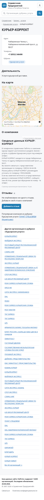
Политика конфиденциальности (24, 491)
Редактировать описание (32, 138)
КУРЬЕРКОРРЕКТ (11, 236)
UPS (6, 323)
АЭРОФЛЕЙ (9, 448)
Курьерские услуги (10, 24)
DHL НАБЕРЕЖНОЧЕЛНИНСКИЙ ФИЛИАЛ (20, 430)
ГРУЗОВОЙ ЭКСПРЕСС (13, 354)
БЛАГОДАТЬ (9, 452)
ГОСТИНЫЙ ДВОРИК (13, 343)
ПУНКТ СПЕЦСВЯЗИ (12, 421)
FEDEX (7, 301)
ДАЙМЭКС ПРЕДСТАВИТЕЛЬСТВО (17, 359)
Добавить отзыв (11, 206)
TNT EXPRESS (10, 314)
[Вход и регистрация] (39, 5)
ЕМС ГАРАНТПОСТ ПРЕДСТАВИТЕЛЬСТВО (20, 363)
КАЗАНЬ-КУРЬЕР (11, 368)
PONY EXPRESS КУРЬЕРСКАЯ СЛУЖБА (19, 283)
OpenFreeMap (8, 122)
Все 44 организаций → (13, 465)
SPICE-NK (8, 288)
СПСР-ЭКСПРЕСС (11, 274)
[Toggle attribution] (39, 122)
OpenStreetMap (9, 124)
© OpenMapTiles (18, 122)
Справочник (6, 20)
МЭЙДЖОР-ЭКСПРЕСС (13, 240)
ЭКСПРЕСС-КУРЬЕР (12, 263)
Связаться (6, 491)
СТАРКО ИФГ (9, 252)
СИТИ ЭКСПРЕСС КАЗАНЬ (14, 388)
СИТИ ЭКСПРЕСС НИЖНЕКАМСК (17, 292)
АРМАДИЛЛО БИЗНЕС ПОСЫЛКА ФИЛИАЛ (21, 327)
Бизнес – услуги (20, 20)
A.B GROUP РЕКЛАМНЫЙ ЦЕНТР (17, 279)
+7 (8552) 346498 (15, 54)
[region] (22, 106)
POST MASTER (10, 310)
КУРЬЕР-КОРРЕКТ (11, 456)
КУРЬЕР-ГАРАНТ (10, 461)
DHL (6, 296)
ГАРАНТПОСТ (9, 339)
